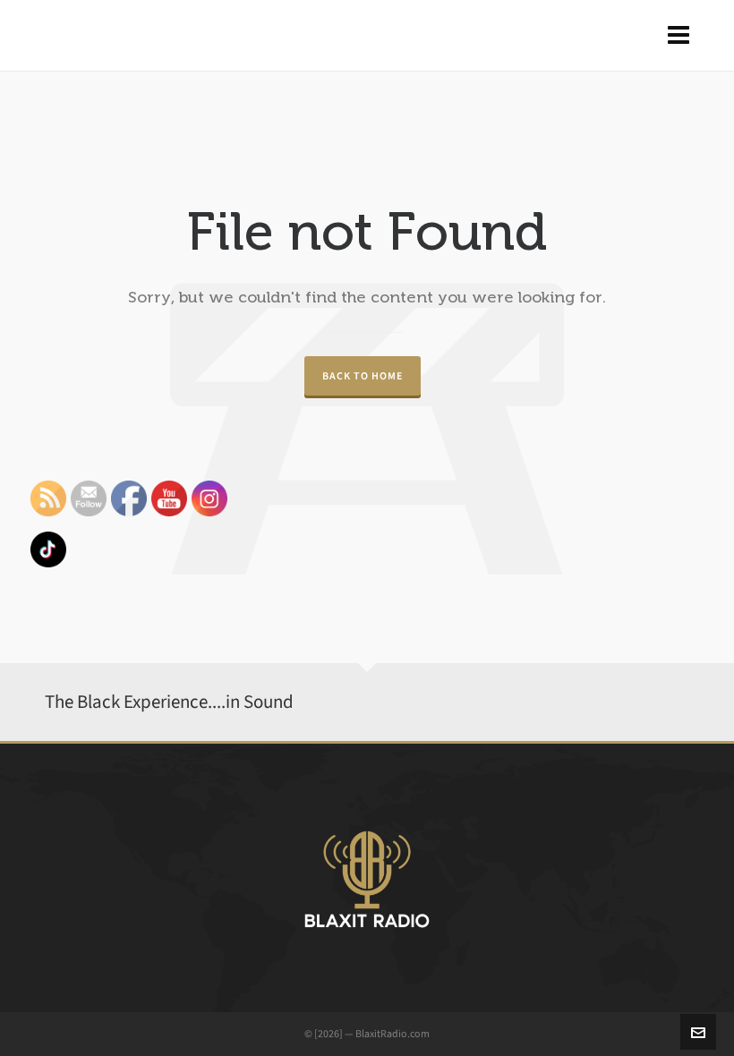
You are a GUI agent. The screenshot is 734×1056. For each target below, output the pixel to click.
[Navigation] (678, 36)
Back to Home (362, 376)
